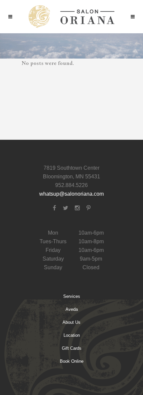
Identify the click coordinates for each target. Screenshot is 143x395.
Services (71, 296)
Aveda (72, 309)
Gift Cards (71, 348)
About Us (71, 322)
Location (72, 335)
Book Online (71, 361)
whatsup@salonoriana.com (71, 194)
